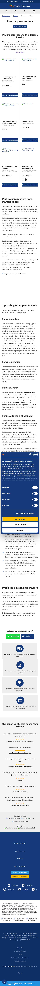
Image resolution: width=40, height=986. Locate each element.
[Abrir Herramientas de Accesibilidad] (4, 981)
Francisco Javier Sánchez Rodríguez (20, 766)
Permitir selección (20, 524)
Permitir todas (20, 519)
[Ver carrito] (33, 11)
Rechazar (20, 530)
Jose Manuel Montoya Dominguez (20, 753)
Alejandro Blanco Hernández (20, 805)
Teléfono (29, 636)
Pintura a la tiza (27, 121)
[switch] (34, 493)
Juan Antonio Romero (20, 791)
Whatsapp (14, 636)
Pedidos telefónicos (20, 876)
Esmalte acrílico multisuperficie (27, 167)
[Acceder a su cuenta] (24, 11)
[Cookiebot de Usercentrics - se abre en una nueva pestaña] (29, 454)
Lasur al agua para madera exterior (9, 77)
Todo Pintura (13, 933)
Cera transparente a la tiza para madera (9, 122)
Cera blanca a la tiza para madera (29, 77)
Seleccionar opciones (10, 95)
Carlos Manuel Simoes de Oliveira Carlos (20, 741)
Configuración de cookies (25, 513)
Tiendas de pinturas (20, 872)
